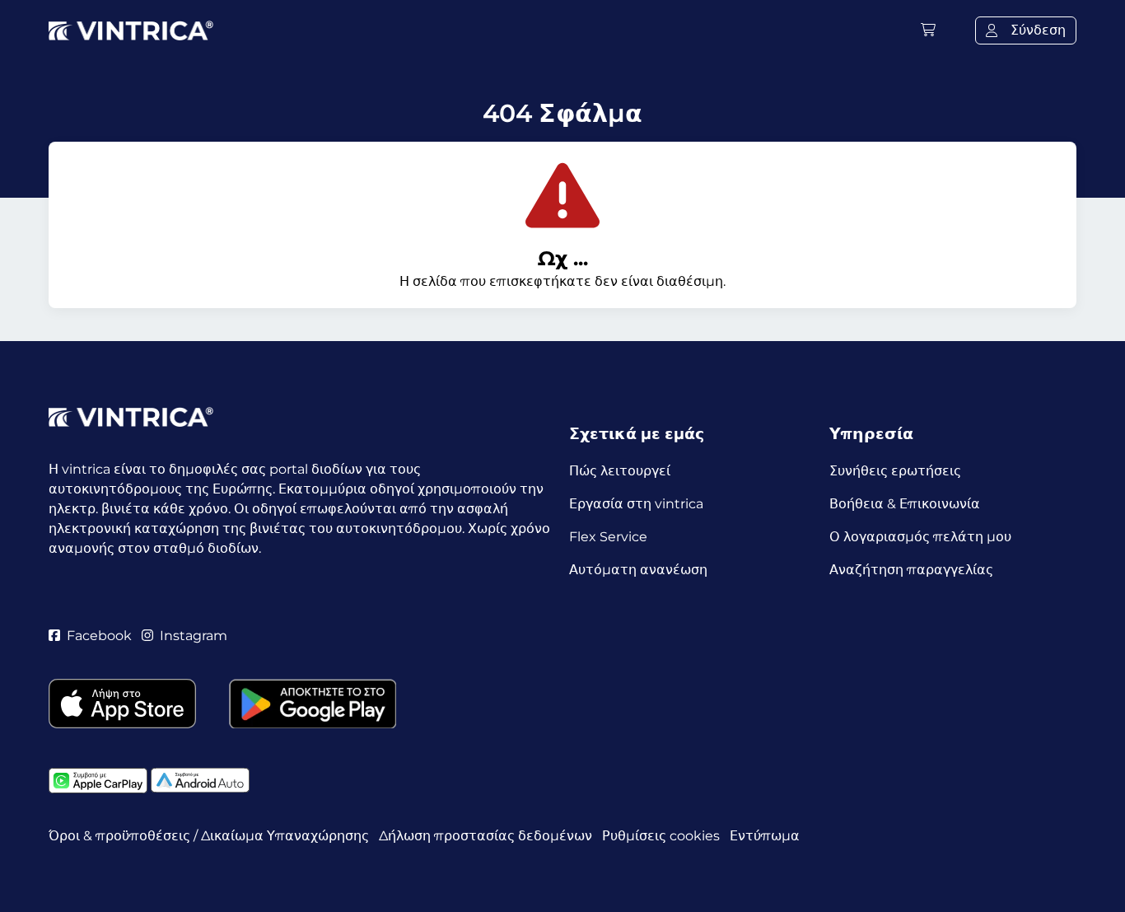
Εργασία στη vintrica (636, 504)
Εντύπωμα (765, 836)
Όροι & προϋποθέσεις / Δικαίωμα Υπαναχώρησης (209, 836)
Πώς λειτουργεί (619, 471)
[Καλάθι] (928, 30)
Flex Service (608, 537)
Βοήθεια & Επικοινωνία (904, 504)
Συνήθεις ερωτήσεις (895, 471)
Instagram (193, 635)
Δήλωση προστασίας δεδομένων (485, 836)
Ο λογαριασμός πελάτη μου (920, 537)
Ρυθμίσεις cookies (661, 836)
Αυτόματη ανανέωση (638, 570)
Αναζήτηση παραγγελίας (911, 570)
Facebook (99, 635)
